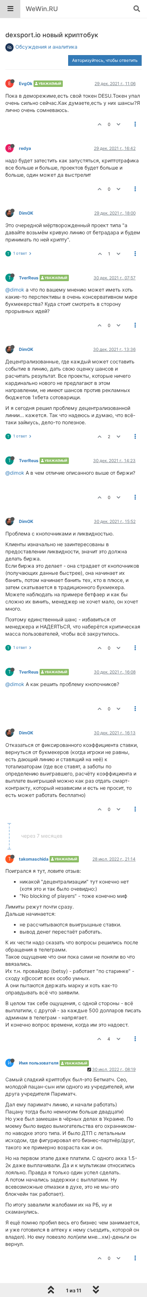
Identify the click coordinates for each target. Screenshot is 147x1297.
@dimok (14, 290)
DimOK (26, 213)
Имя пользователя (39, 1063)
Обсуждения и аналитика (46, 47)
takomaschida (34, 859)
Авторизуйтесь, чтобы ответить (105, 60)
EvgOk (25, 83)
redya (25, 148)
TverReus (29, 277)
